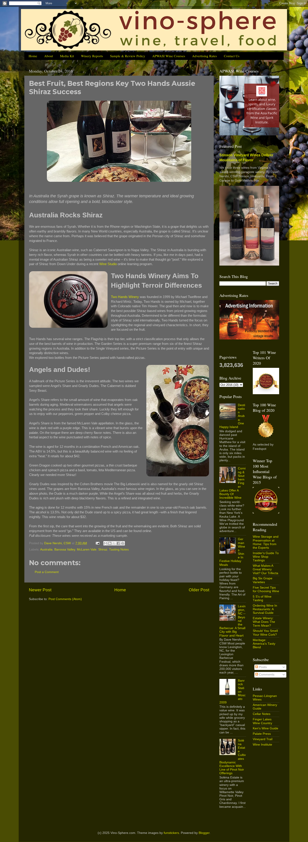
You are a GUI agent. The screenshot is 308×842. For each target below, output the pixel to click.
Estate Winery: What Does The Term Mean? (264, 622)
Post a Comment (47, 572)
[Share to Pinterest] (122, 543)
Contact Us (231, 56)
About (48, 56)
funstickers (171, 833)
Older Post (199, 589)
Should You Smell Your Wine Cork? (265, 632)
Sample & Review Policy (127, 56)
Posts (262, 667)
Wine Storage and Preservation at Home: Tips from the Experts (265, 542)
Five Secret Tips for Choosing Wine (266, 589)
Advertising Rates (204, 56)
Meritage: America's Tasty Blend (264, 643)
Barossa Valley (64, 549)
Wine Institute (262, 744)
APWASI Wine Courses (168, 56)
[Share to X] (114, 543)
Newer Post (40, 589)
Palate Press (262, 733)
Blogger (204, 833)
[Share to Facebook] (118, 543)
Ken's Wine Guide (265, 728)
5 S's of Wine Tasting (262, 598)
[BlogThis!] (110, 543)
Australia (46, 549)
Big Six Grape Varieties (262, 580)
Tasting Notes (119, 549)
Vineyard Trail (262, 739)
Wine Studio (108, 264)
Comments (266, 674)
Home (33, 56)
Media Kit (67, 56)
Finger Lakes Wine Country (262, 721)
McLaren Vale (87, 549)
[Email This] (105, 543)
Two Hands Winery (125, 297)
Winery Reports (92, 56)
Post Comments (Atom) (65, 599)
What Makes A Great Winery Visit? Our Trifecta (265, 569)
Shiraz (102, 549)
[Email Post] (97, 543)
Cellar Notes (261, 714)
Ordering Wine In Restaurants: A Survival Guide (265, 609)
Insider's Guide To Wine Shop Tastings (266, 556)
